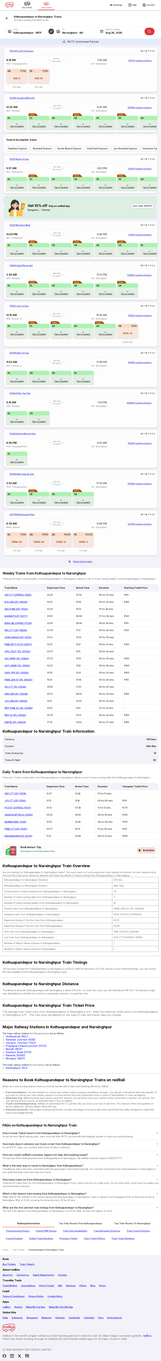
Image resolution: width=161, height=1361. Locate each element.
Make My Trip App (35, 1307)
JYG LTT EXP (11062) (15, 800)
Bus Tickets (9, 1264)
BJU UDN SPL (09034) (16, 602)
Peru (100, 1317)
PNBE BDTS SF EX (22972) (18, 644)
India (5, 1317)
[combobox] (28, 31)
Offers (82, 1285)
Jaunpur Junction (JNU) (21, 1042)
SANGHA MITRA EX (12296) (19, 814)
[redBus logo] (9, 5)
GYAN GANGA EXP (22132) (18, 637)
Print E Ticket (46, 1285)
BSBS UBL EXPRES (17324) (18, 623)
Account (151, 5)
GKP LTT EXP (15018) (15, 793)
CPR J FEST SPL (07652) (18, 651)
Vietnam (60, 1317)
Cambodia (74, 1317)
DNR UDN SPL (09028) (16, 694)
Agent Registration (43, 1275)
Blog (92, 1285)
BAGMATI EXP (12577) (16, 616)
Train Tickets (27, 1264)
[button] (51, 31)
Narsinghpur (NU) (17, 1067)
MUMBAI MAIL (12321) (15, 821)
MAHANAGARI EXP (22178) (18, 836)
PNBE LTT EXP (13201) (16, 829)
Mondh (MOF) (14, 1049)
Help (134, 5)
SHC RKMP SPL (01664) (17, 658)
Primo (102, 1285)
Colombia (89, 1317)
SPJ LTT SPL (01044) (15, 686)
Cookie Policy (54, 1296)
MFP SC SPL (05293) (15, 715)
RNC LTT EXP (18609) (16, 630)
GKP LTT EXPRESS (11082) (18, 595)
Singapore (32, 1317)
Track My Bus (10, 1285)
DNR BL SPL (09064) (15, 722)
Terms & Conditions (14, 1296)
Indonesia (17, 1317)
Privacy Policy (36, 1296)
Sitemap (70, 1285)
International (114, 1317)
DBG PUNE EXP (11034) (16, 609)
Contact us (23, 1275)
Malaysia (47, 1317)
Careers (62, 1275)
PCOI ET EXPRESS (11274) (18, 807)
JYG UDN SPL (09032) (16, 701)
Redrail (18, 1307)
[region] (80, 69)
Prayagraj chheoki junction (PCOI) (26, 1045)
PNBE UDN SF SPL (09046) (19, 679)
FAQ (60, 1285)
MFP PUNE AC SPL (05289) (19, 708)
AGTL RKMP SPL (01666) (17, 665)
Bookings (118, 5)
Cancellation (28, 1285)
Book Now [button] (148, 850)
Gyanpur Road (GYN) (18, 1052)
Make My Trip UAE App (61, 1307)
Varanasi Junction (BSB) (20, 1039)
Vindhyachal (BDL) (17, 1036)
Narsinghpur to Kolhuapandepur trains (37, 851)
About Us (8, 1275)
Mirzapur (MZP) (15, 1058)
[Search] (149, 31)
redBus (7, 1307)
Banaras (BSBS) (15, 1055)
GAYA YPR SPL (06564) (17, 672)
